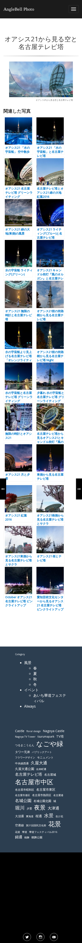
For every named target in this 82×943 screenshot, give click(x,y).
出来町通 (41, 769)
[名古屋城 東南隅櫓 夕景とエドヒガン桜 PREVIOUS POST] (3, 489)
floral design (33, 731)
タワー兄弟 (22, 752)
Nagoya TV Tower (25, 736)
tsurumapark (46, 736)
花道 (17, 832)
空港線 (19, 825)
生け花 (59, 816)
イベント (31, 689)
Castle (19, 730)
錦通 (18, 836)
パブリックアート (42, 752)
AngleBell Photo (18, 9)
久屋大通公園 (24, 769)
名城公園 (23, 800)
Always (30, 706)
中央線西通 (22, 763)
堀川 (20, 808)
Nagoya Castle (53, 731)
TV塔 (60, 736)
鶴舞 (26, 837)
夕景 (29, 808)
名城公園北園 (42, 801)
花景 (54, 824)
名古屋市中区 (34, 782)
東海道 (29, 816)
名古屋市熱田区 (41, 795)
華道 (24, 832)
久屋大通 (39, 762)
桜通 (39, 816)
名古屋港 (58, 795)
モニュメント (45, 757)
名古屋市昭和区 (24, 790)
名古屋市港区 (22, 795)
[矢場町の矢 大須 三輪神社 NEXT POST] (79, 489)
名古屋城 (50, 775)
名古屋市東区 (45, 789)
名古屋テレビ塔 (28, 774)
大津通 (53, 808)
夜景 (40, 807)
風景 (27, 662)
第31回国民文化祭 (36, 825)
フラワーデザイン (25, 757)
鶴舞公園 (36, 837)
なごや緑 (49, 743)
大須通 (19, 816)
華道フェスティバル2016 (43, 832)
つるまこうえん (24, 745)
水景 (49, 815)
